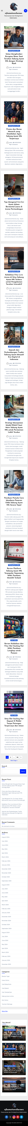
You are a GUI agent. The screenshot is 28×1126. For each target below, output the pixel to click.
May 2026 (5, 849)
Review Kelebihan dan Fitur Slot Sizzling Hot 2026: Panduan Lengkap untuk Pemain (14, 648)
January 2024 (6, 960)
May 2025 (4, 896)
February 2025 (6, 908)
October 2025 (6, 877)
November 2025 (6, 873)
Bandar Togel (5, 976)
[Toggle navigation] (2, 11)
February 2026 (6, 861)
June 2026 (5, 845)
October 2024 (6, 924)
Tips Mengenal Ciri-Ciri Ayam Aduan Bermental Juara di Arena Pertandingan (13, 1070)
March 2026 (5, 857)
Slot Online (14, 640)
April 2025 (5, 900)
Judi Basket (5, 988)
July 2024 (5, 936)
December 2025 (6, 869)
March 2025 (5, 904)
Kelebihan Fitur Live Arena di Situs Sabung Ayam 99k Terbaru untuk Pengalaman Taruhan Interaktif (14, 279)
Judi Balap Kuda (6, 984)
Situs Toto (5, 1011)
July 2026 (5, 841)
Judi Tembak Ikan (7, 992)
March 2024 (5, 952)
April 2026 (5, 853)
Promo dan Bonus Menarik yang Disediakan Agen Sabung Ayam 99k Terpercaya (14, 134)
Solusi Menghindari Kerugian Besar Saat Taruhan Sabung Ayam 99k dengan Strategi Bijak (14, 58)
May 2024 (5, 944)
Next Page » (14, 760)
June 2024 (5, 940)
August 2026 (5, 837)
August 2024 (5, 932)
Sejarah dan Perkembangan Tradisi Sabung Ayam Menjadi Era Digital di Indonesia (14, 354)
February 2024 (6, 956)
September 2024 (6, 928)
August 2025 (5, 885)
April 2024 (5, 948)
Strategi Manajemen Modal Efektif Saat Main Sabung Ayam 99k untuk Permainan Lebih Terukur (14, 427)
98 (17, 757)
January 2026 (6, 865)
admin (10, 67)
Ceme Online (5, 980)
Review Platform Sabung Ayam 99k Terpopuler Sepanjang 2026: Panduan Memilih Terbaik (14, 573)
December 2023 (6, 964)
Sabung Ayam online (14, 50)
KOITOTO (19, 1123)
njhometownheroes (13, 13)
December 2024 (6, 916)
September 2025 (6, 881)
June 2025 (5, 893)
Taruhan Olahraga (7, 1004)
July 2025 (5, 889)
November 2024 (6, 920)
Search (4, 766)
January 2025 (6, 912)
